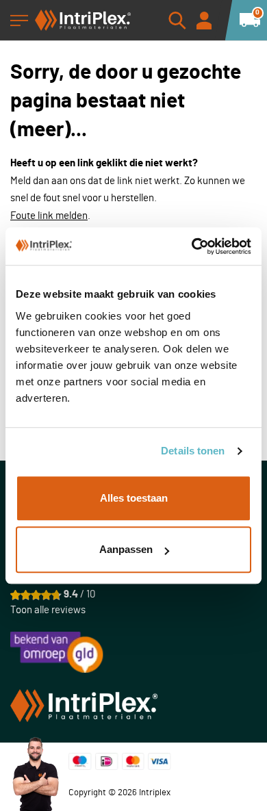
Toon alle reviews (48, 610)
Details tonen (193, 450)
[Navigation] (19, 20)
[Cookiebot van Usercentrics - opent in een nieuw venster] (192, 246)
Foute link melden (49, 216)
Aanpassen (126, 549)
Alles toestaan (134, 498)
